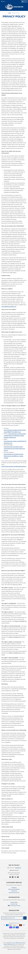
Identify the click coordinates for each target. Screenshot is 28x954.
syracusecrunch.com (14, 892)
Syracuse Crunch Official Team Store (16, 943)
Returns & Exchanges (14, 889)
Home (9, 13)
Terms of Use (14, 904)
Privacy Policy (14, 902)
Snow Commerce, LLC (9, 944)
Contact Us (18, 867)
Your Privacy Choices (14, 905)
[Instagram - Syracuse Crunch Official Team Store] (15, 877)
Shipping (14, 887)
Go (25, 918)
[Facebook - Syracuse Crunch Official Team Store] (13, 877)
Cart (25, 1)
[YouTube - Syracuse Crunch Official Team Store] (18, 877)
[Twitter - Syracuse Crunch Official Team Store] (10, 877)
